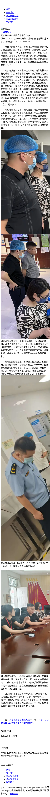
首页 (8, 9)
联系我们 (10, 22)
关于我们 (10, 12)
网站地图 (14, 793)
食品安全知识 (12, 19)
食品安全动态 (12, 16)
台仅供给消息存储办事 (19, 720)
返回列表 (6, 32)
